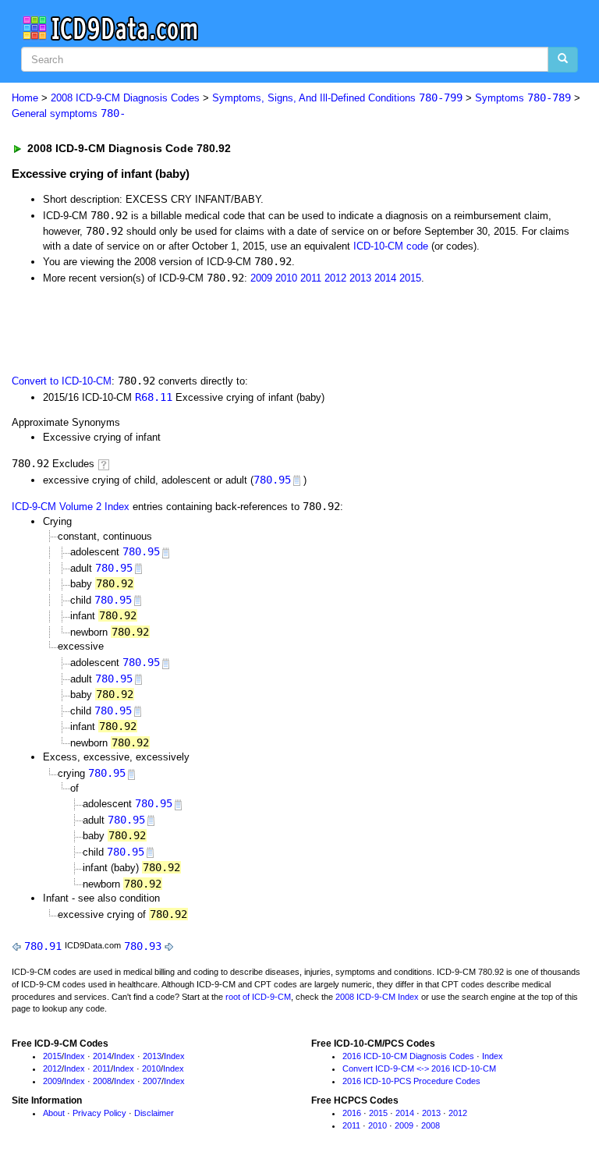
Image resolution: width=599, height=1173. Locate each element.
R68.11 (153, 397)
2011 (310, 278)
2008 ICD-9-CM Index (377, 996)
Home (25, 98)
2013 (360, 278)
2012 (335, 278)
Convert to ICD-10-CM (62, 381)
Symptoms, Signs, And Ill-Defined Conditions (337, 98)
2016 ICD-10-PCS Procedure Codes (411, 1081)
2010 (286, 278)
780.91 (43, 946)
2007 (152, 1081)
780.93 (142, 946)
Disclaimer (154, 1113)
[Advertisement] (188, 327)
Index (74, 1056)
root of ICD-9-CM (258, 996)
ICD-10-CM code (390, 246)
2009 (261, 278)
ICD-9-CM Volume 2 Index (70, 506)
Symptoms (523, 98)
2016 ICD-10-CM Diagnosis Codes (408, 1056)
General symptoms (69, 113)
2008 (102, 1081)
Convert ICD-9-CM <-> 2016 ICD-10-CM (419, 1068)
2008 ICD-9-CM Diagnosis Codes (125, 98)
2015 (410, 278)
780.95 (272, 479)
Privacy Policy (99, 1113)
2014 (385, 278)
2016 (351, 1113)
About (54, 1113)
